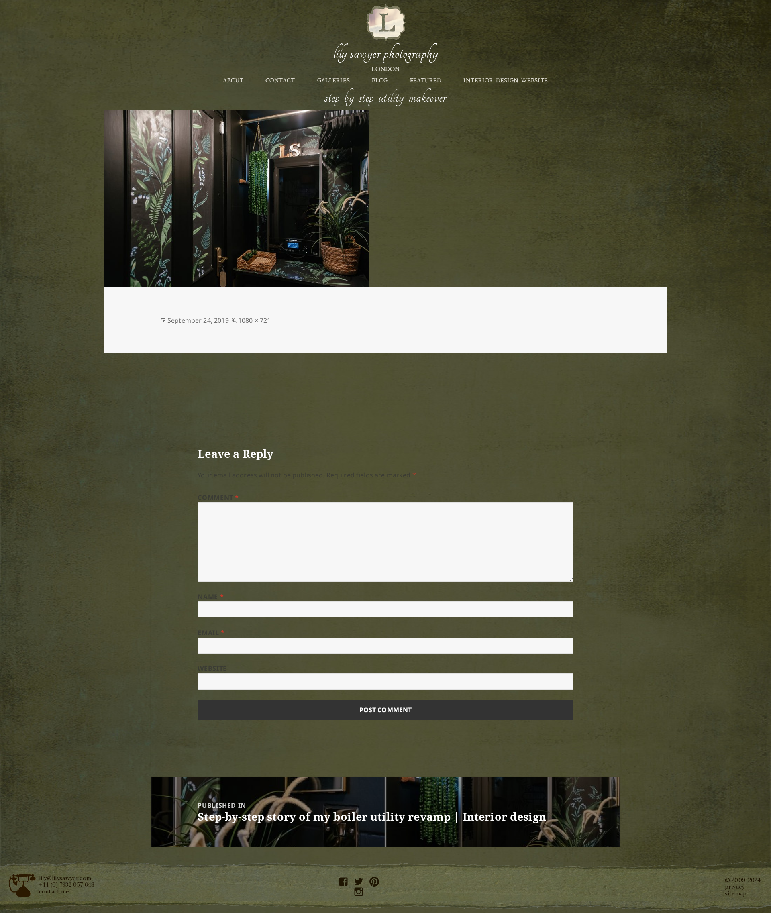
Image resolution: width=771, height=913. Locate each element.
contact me (54, 891)
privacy (734, 886)
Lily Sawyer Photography (385, 53)
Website (212, 668)
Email (211, 632)
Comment (218, 497)
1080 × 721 (254, 320)
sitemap (736, 893)
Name (211, 596)
